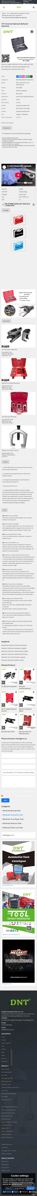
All (8, 13)
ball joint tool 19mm (8, 732)
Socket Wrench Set (6, 1144)
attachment (32, 791)
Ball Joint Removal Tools (8, 1113)
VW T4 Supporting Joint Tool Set (9, 710)
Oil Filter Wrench (6, 1119)
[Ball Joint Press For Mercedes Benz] (27, 721)
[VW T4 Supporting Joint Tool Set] (9, 698)
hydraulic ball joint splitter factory (12, 660)
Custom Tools (5, 1167)
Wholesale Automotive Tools (19, 13)
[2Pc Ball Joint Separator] (9, 676)
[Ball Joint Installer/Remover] (27, 676)
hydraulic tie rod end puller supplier (13, 657)
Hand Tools (4, 1142)
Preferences (24, 1192)
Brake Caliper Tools (6, 1116)
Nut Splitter (4, 1096)
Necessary (8, 1192)
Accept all (30, 1188)
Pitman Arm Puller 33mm (10, 450)
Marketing (33, 1192)
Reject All (9, 1188)
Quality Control (5, 1170)
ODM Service (5, 1164)
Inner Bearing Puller (7, 1078)
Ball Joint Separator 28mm (25, 710)
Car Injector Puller (6, 1125)
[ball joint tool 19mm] (9, 721)
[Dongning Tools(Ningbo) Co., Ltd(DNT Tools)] (19, 7)
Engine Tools (5, 1128)
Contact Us (4, 1061)
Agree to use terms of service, (17, 796)
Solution (3, 1049)
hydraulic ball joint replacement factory (14, 654)
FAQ (2, 1046)
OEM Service (4, 1161)
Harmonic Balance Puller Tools (10, 1087)
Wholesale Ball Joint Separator (12, 15)
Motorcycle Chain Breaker (8, 1093)
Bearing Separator (6, 1072)
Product (3, 1040)
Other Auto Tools (6, 1100)
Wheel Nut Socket (6, 1154)
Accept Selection (19, 1188)
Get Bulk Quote (29, 3)
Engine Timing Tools (7, 1137)
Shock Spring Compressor (8, 1110)
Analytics (16, 1192)
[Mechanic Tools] (18, 961)
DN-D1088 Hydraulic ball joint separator (17, 204)
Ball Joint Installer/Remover (11, 383)
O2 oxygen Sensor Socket (8, 1150)
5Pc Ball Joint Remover (9, 417)
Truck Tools (4, 1090)
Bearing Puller (5, 1069)
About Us (4, 1058)
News (2, 1052)
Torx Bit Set (4, 1147)
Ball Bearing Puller (6, 1081)
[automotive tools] (18, 862)
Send (5, 800)
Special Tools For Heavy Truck (11, 934)
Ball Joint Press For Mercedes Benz (25, 733)
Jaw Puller (4, 1075)
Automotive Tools (7, 885)
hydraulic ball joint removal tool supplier (14, 651)
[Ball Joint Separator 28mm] (27, 698)
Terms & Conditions (26, 796)
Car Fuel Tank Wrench (7, 1131)
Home (4, 13)
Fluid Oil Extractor (6, 1134)
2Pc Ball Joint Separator (9, 349)
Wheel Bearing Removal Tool (9, 1107)
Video (3, 1055)
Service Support (5, 1043)
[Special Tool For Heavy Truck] (18, 912)
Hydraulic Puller (5, 1084)
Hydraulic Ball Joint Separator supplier (14, 648)
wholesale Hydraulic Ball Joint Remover (14, 645)
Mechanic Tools (6, 984)
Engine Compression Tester (9, 1122)
